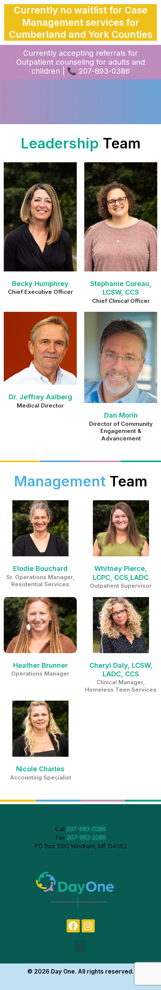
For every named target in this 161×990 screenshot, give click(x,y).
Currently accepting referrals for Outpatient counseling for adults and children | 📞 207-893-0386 (80, 62)
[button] (81, 946)
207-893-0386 (86, 829)
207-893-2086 (86, 837)
